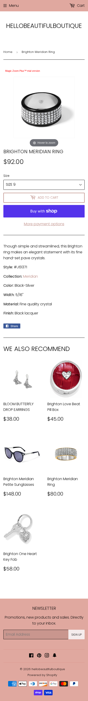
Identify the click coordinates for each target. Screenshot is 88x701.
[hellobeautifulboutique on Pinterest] (39, 656)
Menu (14, 5)
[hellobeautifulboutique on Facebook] (31, 656)
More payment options (44, 224)
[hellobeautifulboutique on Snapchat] (54, 656)
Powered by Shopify (42, 675)
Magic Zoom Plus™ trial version (22, 70)
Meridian (30, 276)
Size (6, 175)
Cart (80, 5)
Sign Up (76, 635)
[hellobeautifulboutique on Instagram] (47, 656)
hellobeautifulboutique (44, 26)
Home (7, 52)
